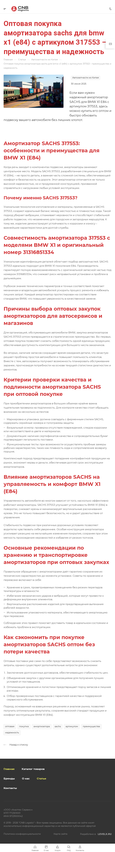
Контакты (10, 788)
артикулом (72, 726)
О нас (26, 778)
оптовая (9, 726)
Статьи (41, 778)
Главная (9, 768)
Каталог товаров (33, 768)
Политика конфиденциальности (22, 834)
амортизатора (42, 726)
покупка (24, 726)
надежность (12, 732)
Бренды (9, 778)
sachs (58, 726)
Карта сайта (60, 834)
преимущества (91, 726)
